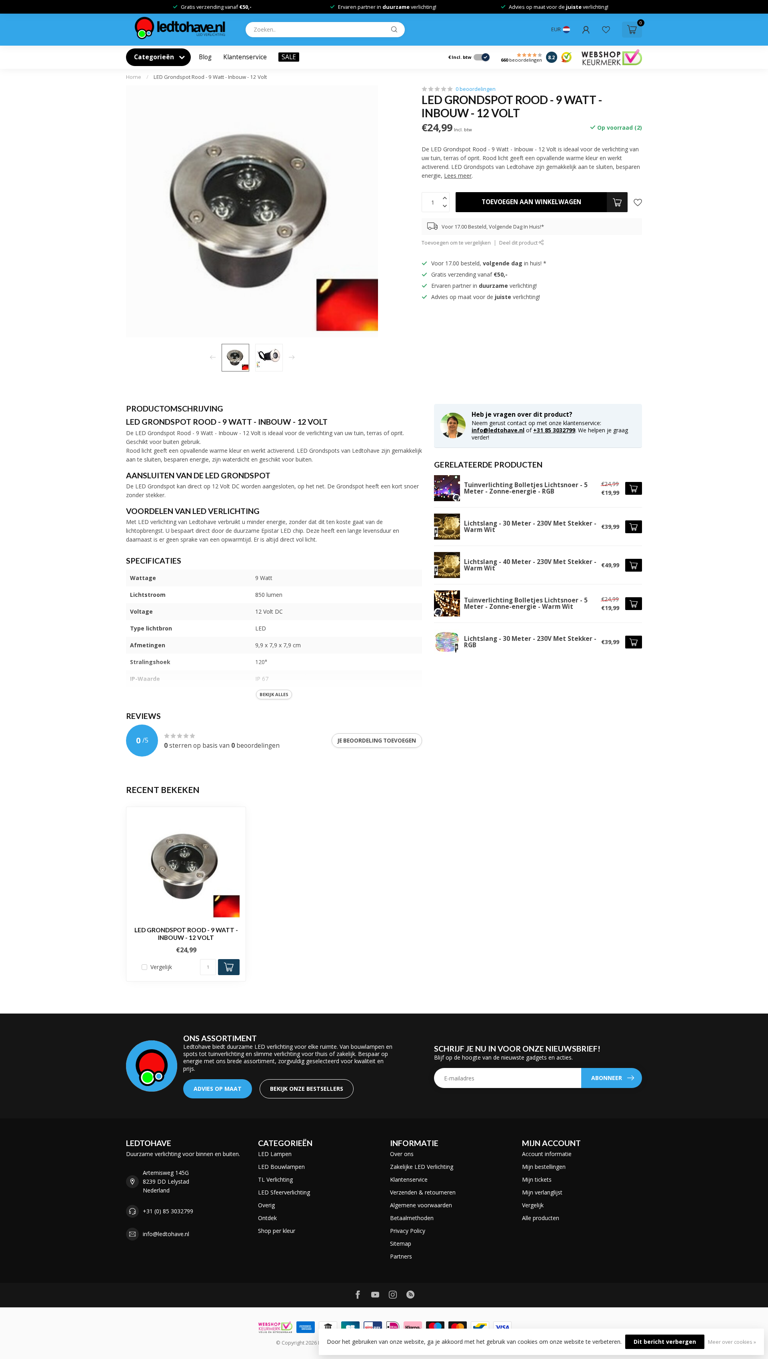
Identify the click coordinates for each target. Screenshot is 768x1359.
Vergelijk (161, 967)
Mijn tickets (537, 1179)
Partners (401, 1256)
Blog (205, 57)
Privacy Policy (407, 1231)
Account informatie (547, 1154)
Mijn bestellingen (544, 1166)
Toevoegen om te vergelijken (456, 242)
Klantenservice (245, 57)
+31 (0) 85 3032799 (168, 1211)
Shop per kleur (276, 1231)
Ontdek (267, 1218)
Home (133, 76)
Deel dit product (519, 242)
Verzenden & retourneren (423, 1192)
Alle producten (540, 1218)
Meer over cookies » (732, 1342)
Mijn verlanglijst (542, 1192)
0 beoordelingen (476, 89)
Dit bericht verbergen (665, 1341)
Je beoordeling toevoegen (377, 740)
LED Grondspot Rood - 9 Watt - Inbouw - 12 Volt (210, 76)
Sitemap (400, 1243)
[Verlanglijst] (606, 30)
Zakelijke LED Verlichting (421, 1166)
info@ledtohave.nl (498, 430)
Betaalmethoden (412, 1218)
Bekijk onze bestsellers (306, 1088)
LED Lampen (275, 1154)
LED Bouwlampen (281, 1166)
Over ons (402, 1154)
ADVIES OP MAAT (218, 1088)
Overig (266, 1205)
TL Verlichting (275, 1179)
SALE (289, 57)
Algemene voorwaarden (421, 1205)
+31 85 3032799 (554, 430)
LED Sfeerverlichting (284, 1192)
